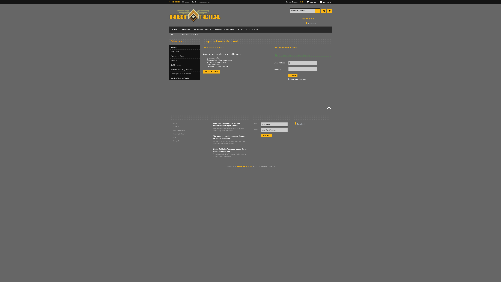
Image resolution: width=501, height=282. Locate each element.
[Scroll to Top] (328, 108)
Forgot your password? (298, 79)
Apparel (174, 47)
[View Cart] (329, 11)
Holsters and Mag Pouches (182, 69)
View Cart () (327, 2)
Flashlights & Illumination (181, 74)
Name (256, 124)
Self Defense (176, 65)
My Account (186, 2)
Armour (174, 61)
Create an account (204, 2)
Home (171, 35)
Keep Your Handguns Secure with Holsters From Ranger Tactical (226, 124)
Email (256, 130)
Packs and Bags (177, 56)
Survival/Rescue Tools (180, 78)
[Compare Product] (323, 11)
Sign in (194, 2)
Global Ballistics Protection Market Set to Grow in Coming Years (229, 150)
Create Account (212, 72)
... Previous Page (183, 35)
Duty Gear (175, 52)
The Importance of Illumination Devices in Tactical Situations (229, 137)
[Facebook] (311, 23)
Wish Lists (313, 2)
